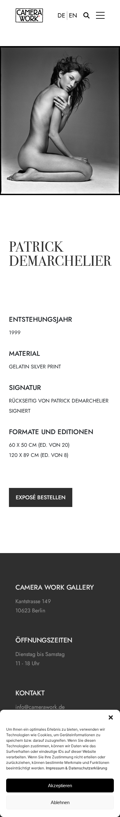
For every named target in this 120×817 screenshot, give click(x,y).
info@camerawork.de (40, 707)
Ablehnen (60, 802)
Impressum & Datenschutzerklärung (76, 768)
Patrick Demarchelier (60, 255)
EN (73, 15)
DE (61, 15)
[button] (111, 717)
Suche (86, 15)
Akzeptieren (60, 785)
